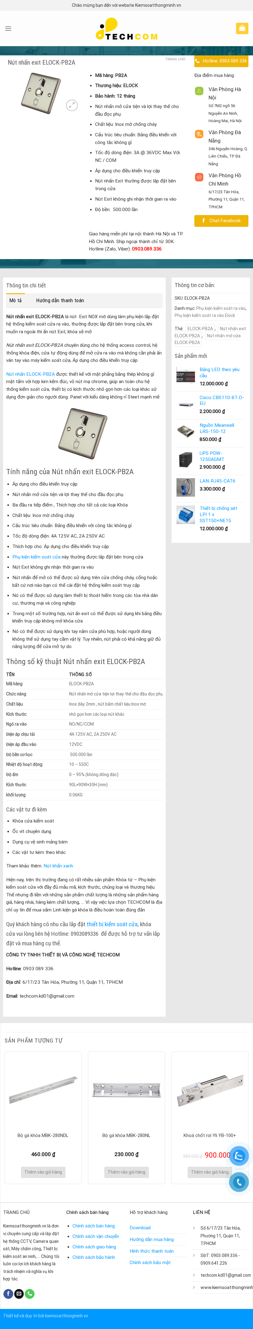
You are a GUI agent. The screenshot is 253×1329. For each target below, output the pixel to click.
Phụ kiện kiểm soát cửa (36, 557)
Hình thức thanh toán (152, 1251)
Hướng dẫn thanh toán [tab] (60, 300)
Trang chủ (175, 59)
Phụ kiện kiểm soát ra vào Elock (205, 315)
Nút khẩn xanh (57, 866)
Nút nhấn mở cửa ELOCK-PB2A (208, 339)
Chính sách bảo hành (94, 1257)
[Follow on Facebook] (8, 1294)
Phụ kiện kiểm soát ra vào (221, 308)
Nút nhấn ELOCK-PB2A (30, 374)
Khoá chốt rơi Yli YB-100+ (210, 1135)
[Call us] (30, 1294)
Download (140, 1228)
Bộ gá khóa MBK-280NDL (43, 1135)
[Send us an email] (19, 1294)
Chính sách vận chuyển (96, 1236)
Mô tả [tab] (15, 300)
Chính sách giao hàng (94, 1247)
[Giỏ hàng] (242, 27)
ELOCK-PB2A (200, 328)
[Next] (248, 1117)
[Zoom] (71, 105)
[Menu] (8, 28)
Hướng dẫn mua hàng (152, 1239)
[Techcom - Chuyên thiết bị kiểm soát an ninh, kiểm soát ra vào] (126, 28)
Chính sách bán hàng (94, 1226)
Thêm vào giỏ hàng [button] (43, 1172)
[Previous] (5, 1117)
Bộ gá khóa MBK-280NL (126, 1135)
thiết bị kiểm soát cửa (112, 924)
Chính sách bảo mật (150, 1262)
